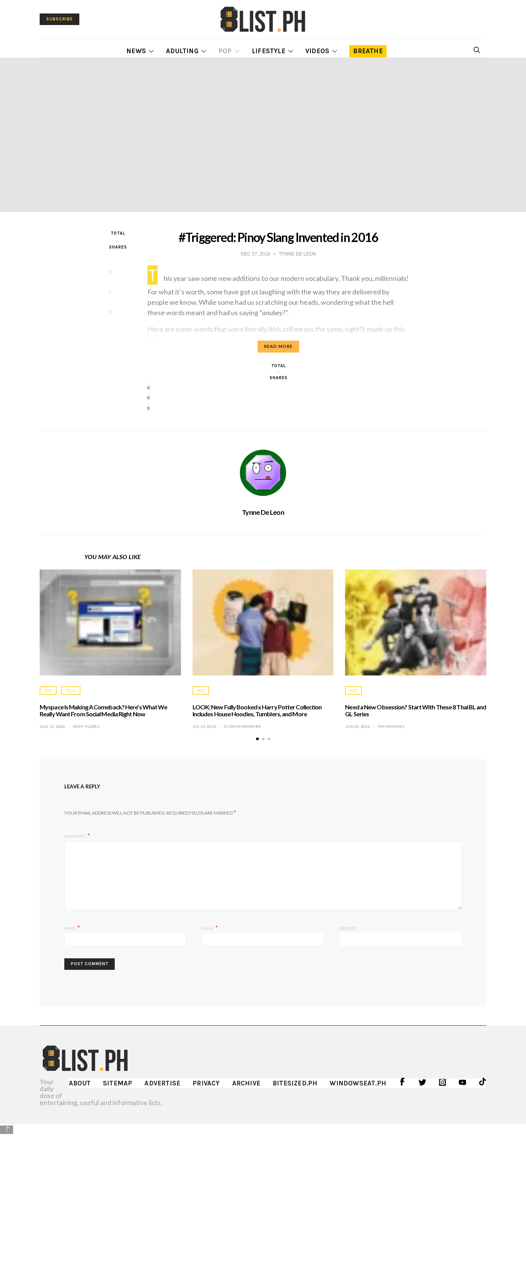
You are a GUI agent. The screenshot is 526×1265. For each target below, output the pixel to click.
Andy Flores (86, 726)
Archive (246, 1083)
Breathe (367, 51)
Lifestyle (268, 51)
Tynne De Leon (263, 512)
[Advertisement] (263, 1189)
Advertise (162, 1083)
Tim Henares (391, 726)
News (136, 51)
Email (210, 927)
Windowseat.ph (358, 1083)
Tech (71, 690)
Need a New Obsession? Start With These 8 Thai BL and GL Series (415, 710)
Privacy (206, 1083)
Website (348, 928)
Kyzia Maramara (242, 726)
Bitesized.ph (295, 1083)
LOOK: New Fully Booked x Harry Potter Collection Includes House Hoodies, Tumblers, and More (257, 710)
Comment (75, 836)
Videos (317, 51)
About (79, 1083)
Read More (278, 346)
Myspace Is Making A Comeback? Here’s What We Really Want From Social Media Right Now (103, 710)
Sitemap (117, 1083)
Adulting (182, 51)
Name (72, 927)
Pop (225, 51)
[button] (257, 739)
